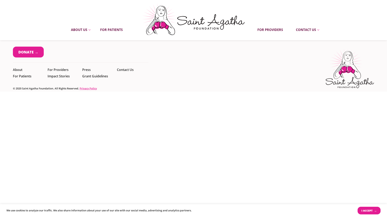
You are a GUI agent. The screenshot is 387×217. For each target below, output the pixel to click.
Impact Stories (59, 76)
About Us (79, 30)
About (17, 70)
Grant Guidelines (95, 76)
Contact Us (306, 30)
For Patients (111, 30)
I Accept (367, 210)
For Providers (270, 30)
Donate (26, 52)
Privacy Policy (88, 88)
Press (86, 70)
